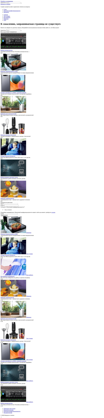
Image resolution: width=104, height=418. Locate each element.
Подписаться (4, 215)
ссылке (53, 212)
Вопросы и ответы (5, 4)
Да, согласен (8, 209)
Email (2, 205)
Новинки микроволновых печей (9, 71)
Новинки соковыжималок (7, 198)
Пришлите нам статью (9, 408)
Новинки (6, 18)
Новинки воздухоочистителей (8, 113)
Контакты (6, 12)
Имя (2, 204)
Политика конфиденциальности (12, 10)
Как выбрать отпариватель (7, 276)
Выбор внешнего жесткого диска (9, 177)
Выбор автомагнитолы (6, 50)
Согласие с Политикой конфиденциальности (13, 207)
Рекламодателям (8, 412)
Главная (6, 14)
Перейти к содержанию (7, 1)
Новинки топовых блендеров (8, 135)
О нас (5, 9)
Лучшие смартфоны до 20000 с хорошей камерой (13, 92)
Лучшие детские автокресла (8, 156)
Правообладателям (8, 410)
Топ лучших (7, 16)
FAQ (5, 20)
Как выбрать (7, 17)
